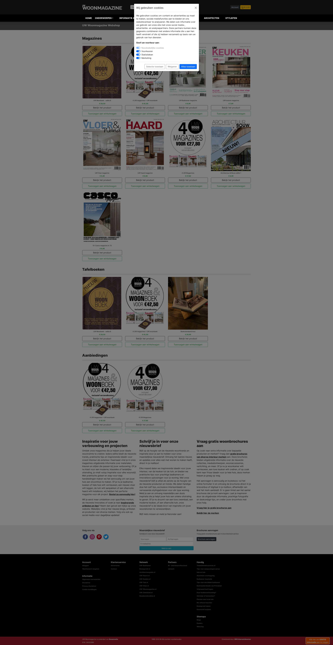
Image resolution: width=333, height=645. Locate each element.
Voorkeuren (147, 51)
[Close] (196, 8)
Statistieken (147, 54)
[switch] (138, 51)
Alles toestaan (188, 66)
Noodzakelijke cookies (152, 48)
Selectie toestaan (154, 66)
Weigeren (172, 66)
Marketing (146, 58)
